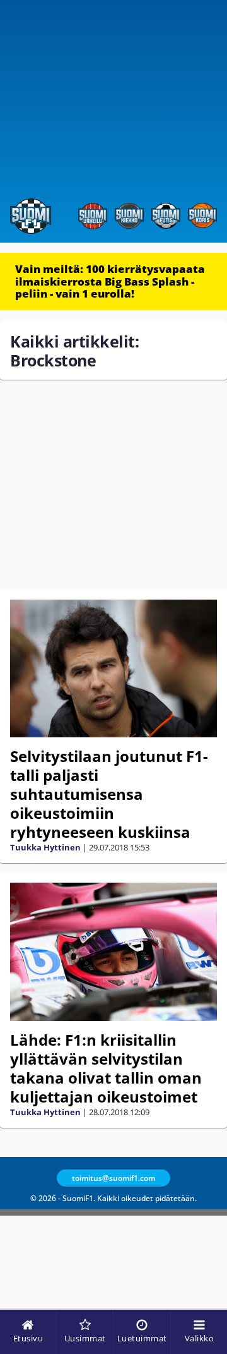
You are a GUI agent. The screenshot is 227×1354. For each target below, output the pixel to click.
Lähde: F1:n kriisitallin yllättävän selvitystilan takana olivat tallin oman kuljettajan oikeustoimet (106, 1068)
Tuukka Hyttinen (45, 847)
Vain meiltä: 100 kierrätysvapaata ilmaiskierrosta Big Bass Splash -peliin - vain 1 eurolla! (110, 281)
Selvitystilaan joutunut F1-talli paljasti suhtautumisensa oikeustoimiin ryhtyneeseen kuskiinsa (109, 794)
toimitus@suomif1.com (113, 1178)
